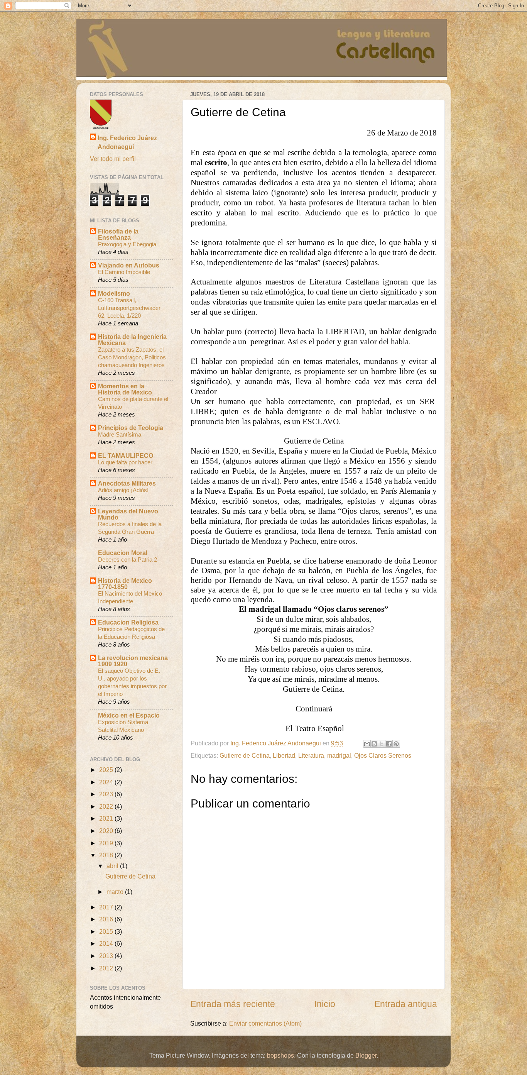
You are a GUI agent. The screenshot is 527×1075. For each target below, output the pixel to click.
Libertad (284, 755)
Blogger (366, 1055)
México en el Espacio (129, 715)
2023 (107, 794)
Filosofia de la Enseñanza (118, 234)
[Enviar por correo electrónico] (367, 744)
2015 (107, 931)
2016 (107, 919)
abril (113, 865)
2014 (107, 943)
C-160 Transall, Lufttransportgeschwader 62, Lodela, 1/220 (129, 308)
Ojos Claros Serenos (382, 755)
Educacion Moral (122, 552)
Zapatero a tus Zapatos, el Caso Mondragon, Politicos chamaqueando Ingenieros (132, 357)
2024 (107, 782)
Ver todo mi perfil (113, 158)
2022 (107, 806)
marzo (115, 891)
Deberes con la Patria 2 (127, 559)
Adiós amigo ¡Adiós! (123, 490)
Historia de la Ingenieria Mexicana (132, 339)
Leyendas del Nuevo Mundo (128, 514)
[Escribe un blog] (374, 744)
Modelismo (114, 293)
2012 (107, 968)
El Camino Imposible (124, 272)
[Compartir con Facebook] (389, 744)
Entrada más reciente (232, 1004)
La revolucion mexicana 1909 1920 (133, 660)
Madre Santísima (119, 434)
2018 (107, 855)
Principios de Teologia (130, 427)
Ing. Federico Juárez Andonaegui (127, 142)
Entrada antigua (405, 1004)
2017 (107, 907)
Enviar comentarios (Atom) (265, 1023)
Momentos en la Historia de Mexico (125, 389)
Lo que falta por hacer (125, 462)
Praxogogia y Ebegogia (127, 244)
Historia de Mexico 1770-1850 (125, 583)
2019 (107, 843)
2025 (107, 769)
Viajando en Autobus (128, 265)
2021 (107, 818)
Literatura (311, 755)
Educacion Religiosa (128, 622)
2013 (107, 955)
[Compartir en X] (381, 744)
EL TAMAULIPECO (125, 455)
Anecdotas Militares (127, 483)
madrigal (339, 755)
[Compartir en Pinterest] (396, 744)
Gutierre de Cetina (245, 755)
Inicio (324, 1004)
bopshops (280, 1055)
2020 (107, 830)
